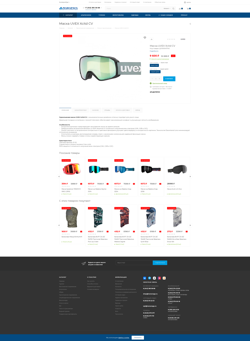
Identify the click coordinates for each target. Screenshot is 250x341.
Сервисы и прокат (121, 300)
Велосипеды (63, 300)
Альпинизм (63, 289)
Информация (121, 277)
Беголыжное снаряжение (67, 286)
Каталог (62, 277)
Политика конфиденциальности (126, 292)
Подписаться (160, 262)
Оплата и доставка (123, 110)
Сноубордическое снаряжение (69, 297)
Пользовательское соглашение (125, 289)
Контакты (118, 286)
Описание (65, 110)
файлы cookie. (123, 338)
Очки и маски (63, 303)
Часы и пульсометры (66, 308)
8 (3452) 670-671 (149, 313)
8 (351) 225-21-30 (173, 310)
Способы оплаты (92, 284)
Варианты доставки (93, 286)
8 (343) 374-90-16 (177, 293)
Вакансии (118, 284)
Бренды (117, 303)
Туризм (61, 284)
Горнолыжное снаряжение (68, 295)
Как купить (90, 281)
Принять (138, 338)
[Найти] (173, 8)
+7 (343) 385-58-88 (92, 8)
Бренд (138, 110)
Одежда (61, 281)
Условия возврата (93, 289)
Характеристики (80, 110)
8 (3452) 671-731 (148, 316)
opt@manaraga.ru (149, 306)
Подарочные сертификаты (68, 314)
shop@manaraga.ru (150, 294)
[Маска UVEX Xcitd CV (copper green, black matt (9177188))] (110, 68)
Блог (116, 311)
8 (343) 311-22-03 (148, 301)
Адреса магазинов (121, 297)
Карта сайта (119, 306)
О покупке (91, 277)
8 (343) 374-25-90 (178, 289)
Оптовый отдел (120, 295)
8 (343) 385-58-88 (149, 288)
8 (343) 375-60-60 (174, 298)
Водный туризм (64, 311)
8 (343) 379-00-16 (174, 302)
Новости (118, 308)
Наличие (95, 110)
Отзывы (107, 110)
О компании (119, 281)
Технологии (119, 314)
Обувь (61, 292)
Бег (60, 306)
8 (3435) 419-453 (173, 318)
